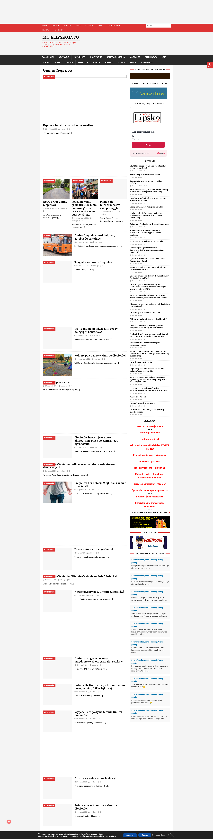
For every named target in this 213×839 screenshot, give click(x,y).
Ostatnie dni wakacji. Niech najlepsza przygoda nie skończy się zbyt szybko (146, 326)
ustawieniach (110, 836)
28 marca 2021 (81, 719)
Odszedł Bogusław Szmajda (142, 403)
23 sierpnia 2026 (137, 365)
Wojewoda (59, 30)
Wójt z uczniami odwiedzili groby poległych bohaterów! (96, 330)
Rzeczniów (89, 26)
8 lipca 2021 (80, 553)
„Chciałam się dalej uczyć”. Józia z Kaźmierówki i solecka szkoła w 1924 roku (148, 389)
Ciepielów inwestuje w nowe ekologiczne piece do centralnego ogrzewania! (96, 440)
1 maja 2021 (80, 595)
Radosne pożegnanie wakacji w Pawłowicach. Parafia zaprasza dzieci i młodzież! (147, 250)
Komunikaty (79, 57)
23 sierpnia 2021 (82, 447)
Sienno (100, 26)
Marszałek (46, 30)
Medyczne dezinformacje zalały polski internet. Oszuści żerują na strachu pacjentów (147, 232)
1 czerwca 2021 (50, 580)
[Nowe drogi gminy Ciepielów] (56, 189)
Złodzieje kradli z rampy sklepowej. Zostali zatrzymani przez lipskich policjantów (149, 335)
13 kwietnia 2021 (82, 665)
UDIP (164, 57)
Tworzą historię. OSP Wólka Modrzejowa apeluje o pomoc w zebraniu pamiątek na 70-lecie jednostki (148, 379)
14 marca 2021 (81, 812)
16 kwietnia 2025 (51, 129)
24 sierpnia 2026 (137, 358)
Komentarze (146, 62)
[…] (71, 133)
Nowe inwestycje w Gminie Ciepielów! (99, 591)
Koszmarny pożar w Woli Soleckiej (145, 174)
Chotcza (56, 26)
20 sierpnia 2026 (137, 406)
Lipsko (78, 26)
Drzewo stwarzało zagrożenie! (93, 549)
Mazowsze (135, 57)
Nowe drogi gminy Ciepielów (55, 203)
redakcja (75, 221)
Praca (133, 62)
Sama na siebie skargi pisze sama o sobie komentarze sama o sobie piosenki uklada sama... (147, 650)
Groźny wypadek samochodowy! (95, 778)
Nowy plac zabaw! (59, 382)
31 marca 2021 (81, 692)
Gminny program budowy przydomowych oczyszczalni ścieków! (98, 660)
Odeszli (109, 62)
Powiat (45, 26)
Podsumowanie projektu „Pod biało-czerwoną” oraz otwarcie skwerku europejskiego (85, 208)
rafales (62, 129)
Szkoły (46, 62)
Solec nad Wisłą (114, 26)
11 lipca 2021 (81, 490)
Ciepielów (67, 26)
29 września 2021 (51, 386)
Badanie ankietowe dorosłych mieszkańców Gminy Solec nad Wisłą (149, 277)
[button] (210, 65)
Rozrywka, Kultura (116, 57)
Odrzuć (145, 835)
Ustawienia (160, 835)
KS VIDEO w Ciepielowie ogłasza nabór (147, 241)
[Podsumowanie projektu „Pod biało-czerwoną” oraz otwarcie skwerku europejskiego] (85, 189)
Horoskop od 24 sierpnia (141, 362)
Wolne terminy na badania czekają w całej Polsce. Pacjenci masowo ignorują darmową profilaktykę (149, 353)
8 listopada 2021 (82, 335)
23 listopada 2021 (82, 266)
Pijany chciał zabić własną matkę (68, 125)
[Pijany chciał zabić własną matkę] (85, 98)
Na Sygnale (64, 57)
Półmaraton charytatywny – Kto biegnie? (148, 319)
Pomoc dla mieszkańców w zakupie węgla (110, 205)
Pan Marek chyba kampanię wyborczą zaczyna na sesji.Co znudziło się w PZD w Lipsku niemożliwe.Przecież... (149, 668)
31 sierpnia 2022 (82, 242)
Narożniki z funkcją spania (149, 426)
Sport (57, 62)
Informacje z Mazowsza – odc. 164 (145, 313)
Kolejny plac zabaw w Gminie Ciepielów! (100, 355)
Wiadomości (48, 57)
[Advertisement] (114, 14)
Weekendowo (151, 57)
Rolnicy (121, 62)
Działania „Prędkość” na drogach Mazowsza (149, 224)
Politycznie (96, 57)
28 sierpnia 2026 (137, 171)
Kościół (96, 62)
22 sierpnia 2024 (51, 208)
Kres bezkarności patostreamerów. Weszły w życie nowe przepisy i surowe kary (149, 190)
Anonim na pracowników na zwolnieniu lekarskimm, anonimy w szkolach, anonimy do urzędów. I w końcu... (149, 631)
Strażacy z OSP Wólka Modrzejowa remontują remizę (145, 344)
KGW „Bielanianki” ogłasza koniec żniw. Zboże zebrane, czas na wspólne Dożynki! (148, 296)
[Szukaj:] (158, 26)
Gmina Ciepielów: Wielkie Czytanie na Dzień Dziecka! (82, 576)
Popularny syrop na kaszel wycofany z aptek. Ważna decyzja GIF (147, 370)
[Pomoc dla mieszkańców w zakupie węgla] (113, 189)
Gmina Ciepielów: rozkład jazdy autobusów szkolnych (94, 237)
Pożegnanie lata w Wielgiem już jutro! (146, 207)
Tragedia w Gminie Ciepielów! (93, 262)
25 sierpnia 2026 (137, 322)
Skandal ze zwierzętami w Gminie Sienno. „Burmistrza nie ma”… (148, 268)
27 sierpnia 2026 (137, 238)
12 (146, 186)
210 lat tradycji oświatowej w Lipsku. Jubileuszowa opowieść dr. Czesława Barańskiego (146, 215)
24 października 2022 (109, 212)
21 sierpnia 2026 (137, 374)
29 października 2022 (81, 218)
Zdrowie (69, 62)
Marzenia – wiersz (138, 397)
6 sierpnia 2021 (50, 471)
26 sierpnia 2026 (137, 309)
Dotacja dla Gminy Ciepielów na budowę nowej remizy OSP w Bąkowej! (100, 687)
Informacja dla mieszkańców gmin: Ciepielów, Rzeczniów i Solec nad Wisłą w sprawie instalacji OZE (148, 286)
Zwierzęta (83, 62)
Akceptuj (129, 835)
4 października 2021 (83, 359)
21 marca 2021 (81, 782)
